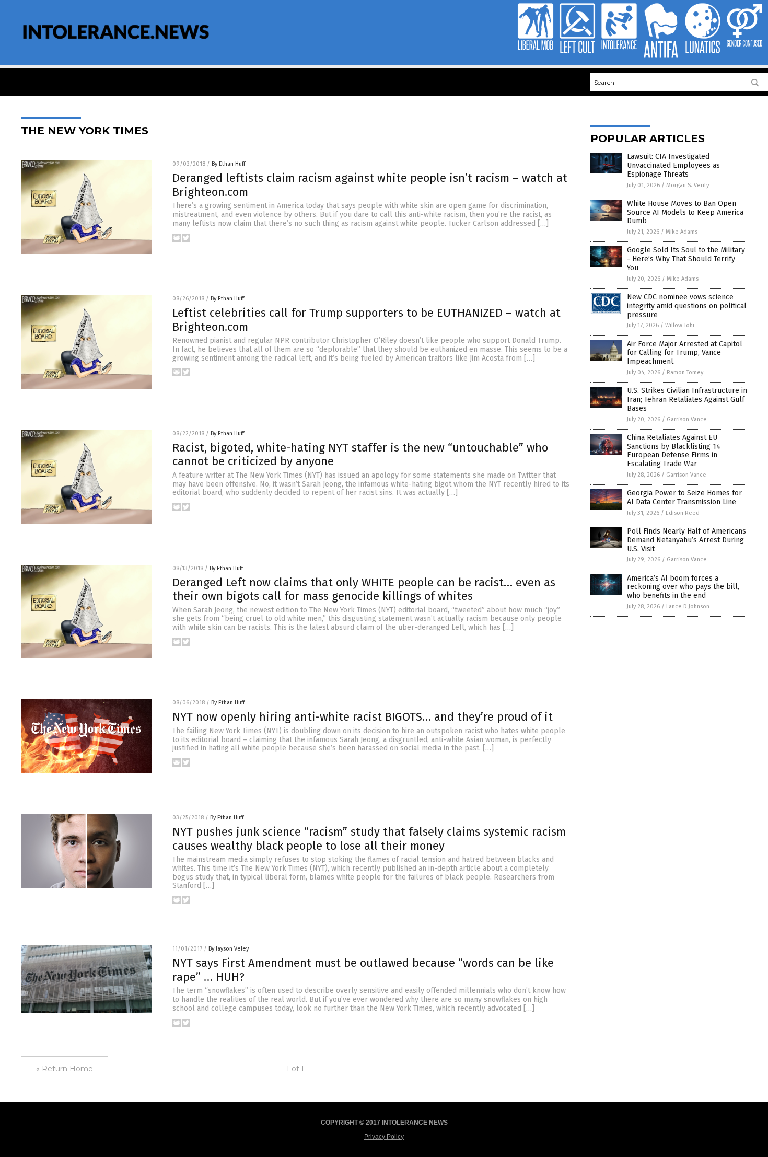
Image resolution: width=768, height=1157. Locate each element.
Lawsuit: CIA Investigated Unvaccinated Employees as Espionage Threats (673, 165)
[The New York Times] (116, 46)
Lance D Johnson (687, 606)
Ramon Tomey (685, 372)
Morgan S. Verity (687, 185)
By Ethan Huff (228, 163)
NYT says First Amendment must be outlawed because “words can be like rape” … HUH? (363, 970)
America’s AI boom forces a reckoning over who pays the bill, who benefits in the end (683, 587)
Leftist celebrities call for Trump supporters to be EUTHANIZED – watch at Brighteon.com (366, 319)
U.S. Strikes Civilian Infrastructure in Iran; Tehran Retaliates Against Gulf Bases (687, 399)
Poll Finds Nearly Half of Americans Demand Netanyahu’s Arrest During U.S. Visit (686, 540)
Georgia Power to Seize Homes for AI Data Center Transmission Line (684, 497)
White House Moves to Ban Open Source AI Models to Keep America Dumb (685, 212)
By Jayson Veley (228, 948)
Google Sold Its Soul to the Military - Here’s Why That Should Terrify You (686, 259)
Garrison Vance (687, 419)
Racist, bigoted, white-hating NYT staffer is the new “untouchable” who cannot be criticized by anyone (360, 454)
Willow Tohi (679, 325)
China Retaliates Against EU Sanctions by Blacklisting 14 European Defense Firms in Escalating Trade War (673, 450)
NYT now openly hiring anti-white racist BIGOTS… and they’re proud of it (362, 717)
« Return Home (64, 1068)
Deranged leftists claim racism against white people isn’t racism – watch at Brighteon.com (369, 185)
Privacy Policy (384, 1136)
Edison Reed (683, 513)
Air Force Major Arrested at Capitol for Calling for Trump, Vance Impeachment (684, 353)
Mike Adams (681, 231)
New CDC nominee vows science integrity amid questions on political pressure (687, 306)
